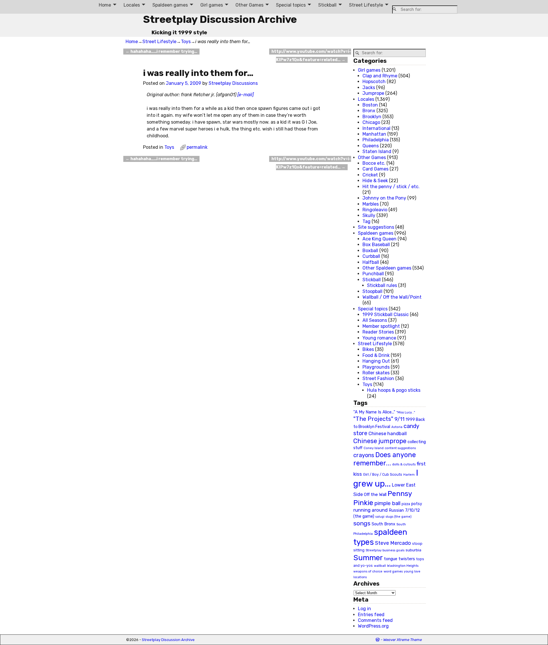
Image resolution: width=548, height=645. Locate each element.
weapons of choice (367, 571)
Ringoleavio (374, 209)
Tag (366, 221)
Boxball (370, 250)
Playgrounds (376, 367)
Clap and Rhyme (379, 76)
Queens (370, 145)
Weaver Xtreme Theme (402, 640)
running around (370, 510)
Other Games (249, 5)
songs (361, 523)
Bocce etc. (373, 163)
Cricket (370, 175)
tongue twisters (399, 558)
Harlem (409, 475)
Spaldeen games (170, 5)
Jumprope (373, 93)
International (376, 128)
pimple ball (387, 503)
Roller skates (376, 372)
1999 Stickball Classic (385, 314)
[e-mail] (245, 94)
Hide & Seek (375, 180)
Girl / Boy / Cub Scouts (382, 474)
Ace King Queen (379, 239)
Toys (186, 41)
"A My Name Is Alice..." (374, 412)
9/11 (399, 419)
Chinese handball (387, 433)
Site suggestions (376, 227)
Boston (370, 105)
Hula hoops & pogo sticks (393, 390)
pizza (406, 504)
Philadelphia (375, 139)
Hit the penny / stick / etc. (391, 186)
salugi (379, 517)
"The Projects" (373, 418)
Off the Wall (375, 494)
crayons (363, 455)
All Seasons (374, 320)
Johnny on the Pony (384, 198)
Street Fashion (378, 378)
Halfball (370, 262)
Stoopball (372, 291)
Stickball (327, 5)
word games (393, 571)
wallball (380, 566)
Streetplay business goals (385, 550)
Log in (364, 608)
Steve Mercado (393, 543)
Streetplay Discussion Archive (220, 19)
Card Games (375, 169)
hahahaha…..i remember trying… (161, 51)
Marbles (370, 204)
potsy (416, 503)
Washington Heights (402, 566)
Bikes (368, 349)
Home (105, 5)
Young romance (379, 338)
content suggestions (400, 448)
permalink (197, 147)
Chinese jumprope (379, 441)
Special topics (291, 5)
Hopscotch (374, 81)
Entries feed (371, 614)
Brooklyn (371, 116)
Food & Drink (376, 355)
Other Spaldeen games (386, 268)
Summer (368, 557)
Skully (368, 215)
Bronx (368, 110)
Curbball (371, 256)
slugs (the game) (399, 517)
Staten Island (376, 151)
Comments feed (375, 620)
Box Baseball (376, 244)
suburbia (413, 550)
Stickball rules (382, 285)
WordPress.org (373, 626)
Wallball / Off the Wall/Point (392, 297)
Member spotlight (381, 326)
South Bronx (383, 524)
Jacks (368, 87)
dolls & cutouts (404, 464)
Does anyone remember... (384, 459)
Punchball (373, 273)
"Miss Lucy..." (405, 412)
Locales (132, 5)
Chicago (371, 122)
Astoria (396, 427)
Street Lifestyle (366, 5)
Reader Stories (378, 332)
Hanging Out (376, 361)
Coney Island (374, 448)
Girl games (211, 5)
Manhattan (374, 134)
